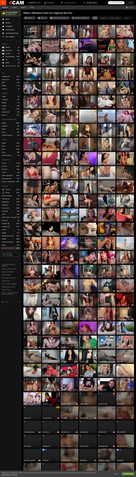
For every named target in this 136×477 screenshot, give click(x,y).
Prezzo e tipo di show (59, 18)
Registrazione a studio (8, 287)
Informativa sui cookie (9, 475)
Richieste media (6, 275)
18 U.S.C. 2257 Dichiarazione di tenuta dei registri (10, 293)
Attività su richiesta (81, 18)
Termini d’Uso (6, 281)
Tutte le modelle (6, 290)
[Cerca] (84, 2)
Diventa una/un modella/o (9, 284)
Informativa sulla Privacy (9, 278)
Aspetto (30, 18)
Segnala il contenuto (8, 272)
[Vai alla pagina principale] (16, 2)
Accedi (130, 2)
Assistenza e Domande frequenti (8, 265)
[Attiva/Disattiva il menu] (3, 2)
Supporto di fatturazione (9, 269)
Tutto (94, 18)
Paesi (42, 18)
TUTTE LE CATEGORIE (9, 254)
